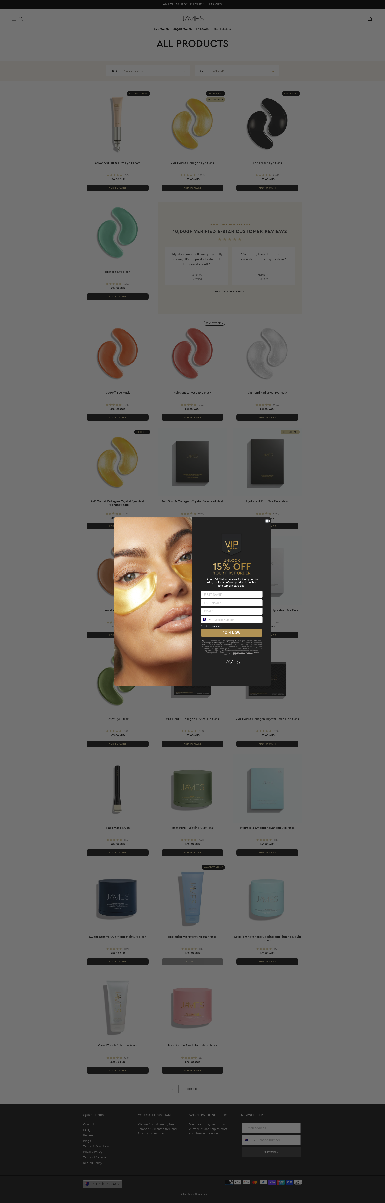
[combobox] (206, 619)
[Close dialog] (267, 521)
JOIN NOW (231, 633)
